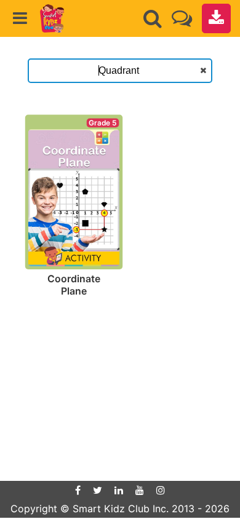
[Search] (152, 18)
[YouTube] (139, 490)
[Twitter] (97, 490)
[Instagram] (160, 490)
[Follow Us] (182, 18)
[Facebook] (78, 490)
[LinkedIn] (118, 490)
